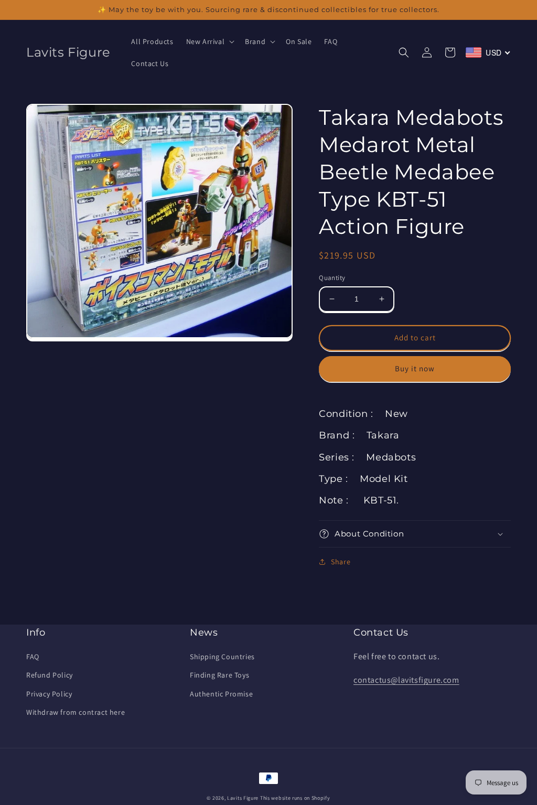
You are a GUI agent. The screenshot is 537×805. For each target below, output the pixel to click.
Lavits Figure (243, 798)
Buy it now (415, 368)
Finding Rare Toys (219, 675)
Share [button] (340, 561)
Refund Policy (49, 675)
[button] (209, 41)
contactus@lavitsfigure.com (406, 679)
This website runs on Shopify (295, 798)
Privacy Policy (49, 694)
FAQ (32, 656)
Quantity (332, 277)
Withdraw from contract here (75, 712)
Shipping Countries (222, 656)
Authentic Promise (221, 694)
